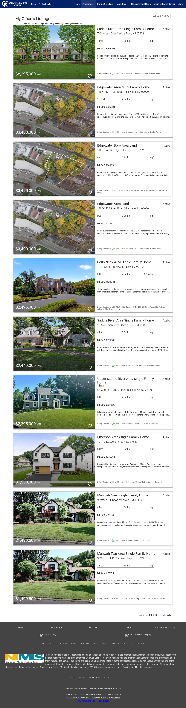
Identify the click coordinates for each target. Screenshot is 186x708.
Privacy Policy (68, 644)
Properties (88, 5)
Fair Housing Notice (122, 644)
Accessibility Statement (93, 644)
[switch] (89, 74)
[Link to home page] (16, 4)
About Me (123, 5)
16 (163, 615)
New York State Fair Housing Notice (94, 701)
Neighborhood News (141, 4)
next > (168, 615)
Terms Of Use (49, 644)
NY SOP (140, 644)
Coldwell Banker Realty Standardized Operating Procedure (93, 688)
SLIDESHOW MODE (161, 16)
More (181, 5)
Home (77, 4)
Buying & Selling (106, 5)
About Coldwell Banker (164, 4)
